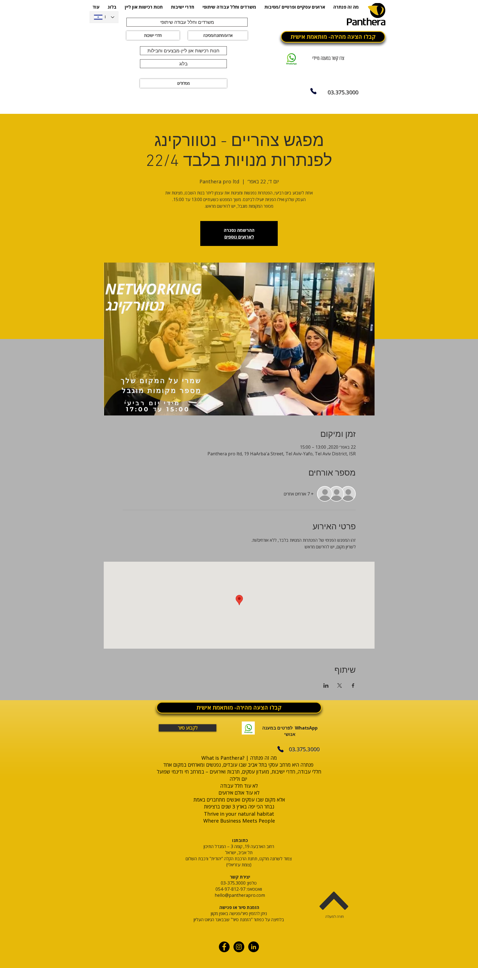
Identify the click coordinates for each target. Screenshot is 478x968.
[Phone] (313, 91)
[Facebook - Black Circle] (224, 946)
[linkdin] (253, 946)
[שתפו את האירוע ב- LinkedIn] (326, 685)
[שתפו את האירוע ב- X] (339, 685)
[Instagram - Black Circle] (238, 946)
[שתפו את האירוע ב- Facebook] (353, 685)
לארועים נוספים (239, 237)
